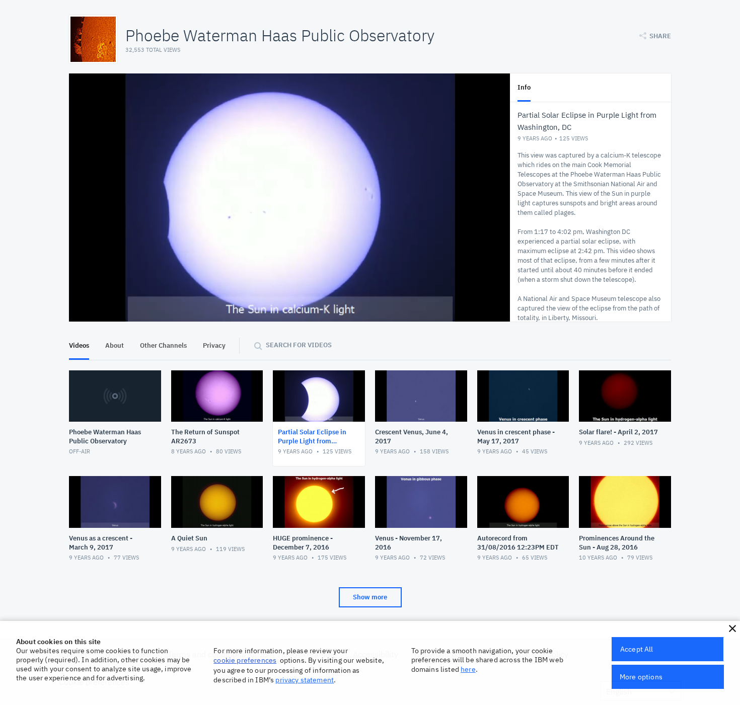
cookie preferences (244, 660)
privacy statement (304, 679)
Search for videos (299, 345)
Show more (370, 597)
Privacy (214, 345)
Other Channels (163, 345)
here (468, 669)
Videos (79, 345)
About (114, 345)
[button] (732, 628)
